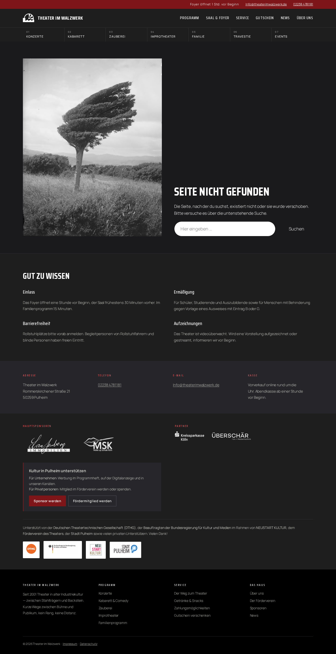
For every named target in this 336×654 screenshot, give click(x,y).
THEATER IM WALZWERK (60, 18)
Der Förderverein (262, 600)
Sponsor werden (47, 501)
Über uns (257, 593)
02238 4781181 (303, 4)
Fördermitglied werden (92, 501)
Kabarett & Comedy (113, 600)
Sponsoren (258, 608)
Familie (198, 34)
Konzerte (35, 34)
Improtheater (163, 34)
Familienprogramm (113, 622)
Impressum (70, 644)
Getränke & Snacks (188, 600)
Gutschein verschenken (192, 615)
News (254, 615)
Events (281, 34)
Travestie (242, 34)
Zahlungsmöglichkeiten (192, 608)
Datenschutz (88, 644)
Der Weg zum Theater (190, 593)
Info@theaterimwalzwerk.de (266, 4)
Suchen (296, 229)
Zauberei (117, 34)
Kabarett (76, 34)
